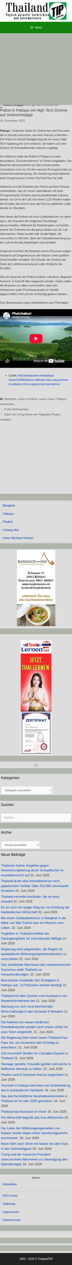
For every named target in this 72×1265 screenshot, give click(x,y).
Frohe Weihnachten (16, 409)
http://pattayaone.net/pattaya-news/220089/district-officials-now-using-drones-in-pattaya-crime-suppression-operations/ (39, 380)
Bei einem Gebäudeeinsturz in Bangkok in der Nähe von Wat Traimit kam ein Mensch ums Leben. (33, 923)
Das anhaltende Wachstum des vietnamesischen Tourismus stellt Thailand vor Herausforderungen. (36, 969)
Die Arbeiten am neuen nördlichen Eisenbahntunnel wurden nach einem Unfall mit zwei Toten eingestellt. (34, 1027)
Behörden (10, 399)
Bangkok (9, 505)
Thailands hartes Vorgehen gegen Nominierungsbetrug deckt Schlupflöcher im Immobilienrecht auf (32, 870)
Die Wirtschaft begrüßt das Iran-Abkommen (32, 1117)
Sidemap (9, 1204)
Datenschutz (12, 1220)
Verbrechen (7, 404)
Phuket (8, 522)
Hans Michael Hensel (18, 538)
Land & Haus (47, 399)
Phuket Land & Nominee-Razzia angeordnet (32, 1075)
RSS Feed (10, 1196)
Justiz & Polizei (27, 399)
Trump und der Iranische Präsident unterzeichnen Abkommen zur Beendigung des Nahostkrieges (34, 1159)
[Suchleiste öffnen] (66, 27)
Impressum (11, 1212)
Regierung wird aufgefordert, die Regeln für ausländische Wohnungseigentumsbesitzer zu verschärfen (34, 954)
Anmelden (10, 1184)
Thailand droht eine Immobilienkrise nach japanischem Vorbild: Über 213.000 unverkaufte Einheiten (35, 886)
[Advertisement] (36, 69)
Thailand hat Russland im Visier (23, 1111)
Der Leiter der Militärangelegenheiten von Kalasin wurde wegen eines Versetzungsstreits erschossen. (34, 1133)
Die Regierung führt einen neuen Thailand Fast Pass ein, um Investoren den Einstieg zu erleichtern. (34, 1042)
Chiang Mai (11, 530)
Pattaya (61, 399)
